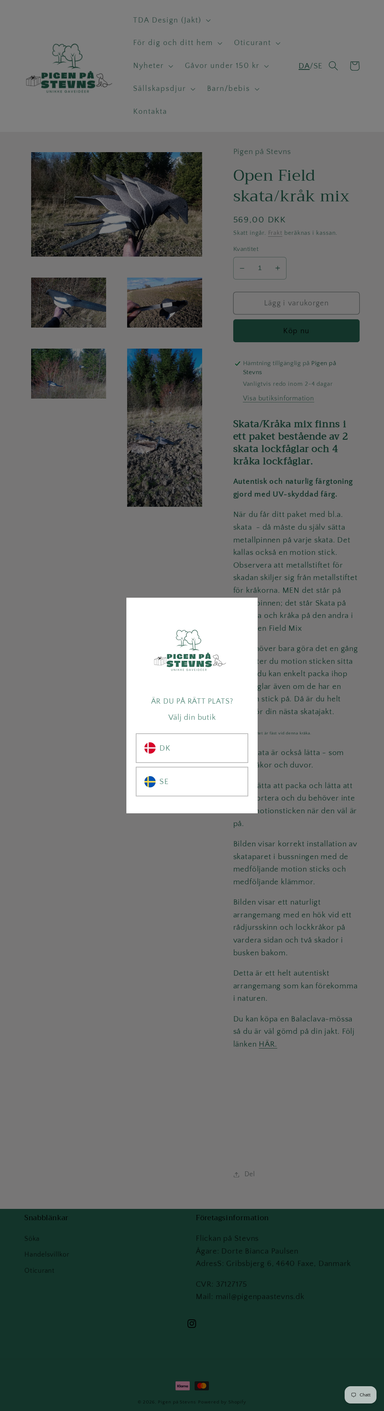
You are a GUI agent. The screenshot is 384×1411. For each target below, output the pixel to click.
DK (165, 748)
